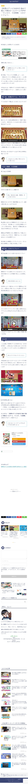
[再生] (3, 140)
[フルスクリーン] (25, 140)
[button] (14, 135)
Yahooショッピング (18, 443)
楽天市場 (15, 441)
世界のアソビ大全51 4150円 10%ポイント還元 (14, 466)
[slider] (13, 140)
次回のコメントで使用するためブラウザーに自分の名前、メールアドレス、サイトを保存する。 (13, 569)
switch (3, 5)
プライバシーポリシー (11, 779)
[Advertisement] (14, 502)
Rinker (18, 435)
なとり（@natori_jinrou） (14, 641)
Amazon (15, 439)
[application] (14, 135)
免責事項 (19, 779)
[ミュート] (22, 140)
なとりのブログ (14, 1)
